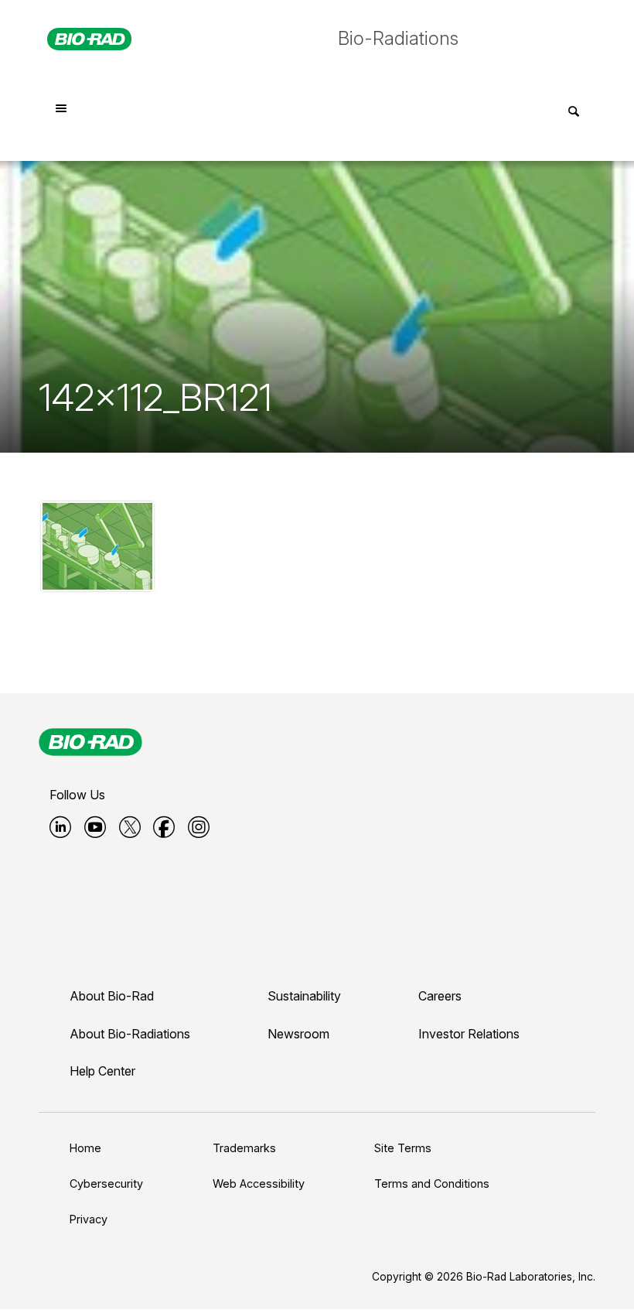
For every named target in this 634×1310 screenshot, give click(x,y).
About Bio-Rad (112, 996)
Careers (440, 996)
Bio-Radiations (398, 38)
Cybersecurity (106, 1183)
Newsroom (298, 1034)
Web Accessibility (259, 1183)
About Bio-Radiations (130, 1034)
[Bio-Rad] (90, 742)
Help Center (102, 1071)
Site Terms (402, 1147)
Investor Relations (469, 1034)
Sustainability (304, 996)
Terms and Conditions (431, 1183)
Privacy (88, 1219)
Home (85, 1147)
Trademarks (244, 1147)
